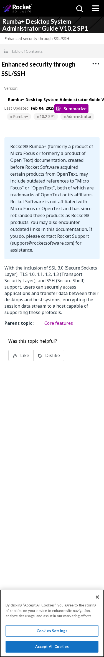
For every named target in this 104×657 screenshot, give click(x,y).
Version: (11, 88)
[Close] (97, 597)
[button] (52, 51)
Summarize (75, 108)
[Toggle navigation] (95, 8)
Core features (58, 323)
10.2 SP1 (47, 116)
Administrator (79, 116)
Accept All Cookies (52, 646)
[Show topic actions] (95, 63)
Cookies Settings (52, 631)
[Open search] (79, 8)
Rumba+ (20, 116)
